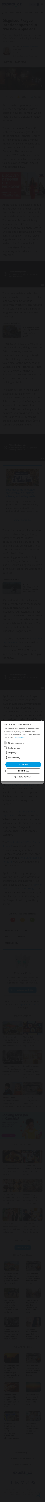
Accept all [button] (23, 764)
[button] (22, 776)
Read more (19, 737)
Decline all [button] (23, 771)
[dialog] (22, 751)
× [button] (40, 724)
